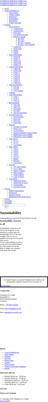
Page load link (5, 401)
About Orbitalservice (11, 352)
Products (7, 356)
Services (7, 358)
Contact (7, 362)
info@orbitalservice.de (13, 309)
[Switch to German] (26, 201)
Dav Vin (12, 218)
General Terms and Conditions (15, 366)
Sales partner (9, 354)
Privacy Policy (9, 364)
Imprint (7, 368)
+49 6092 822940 (11, 305)
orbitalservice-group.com (13, 312)
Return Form (9, 360)
